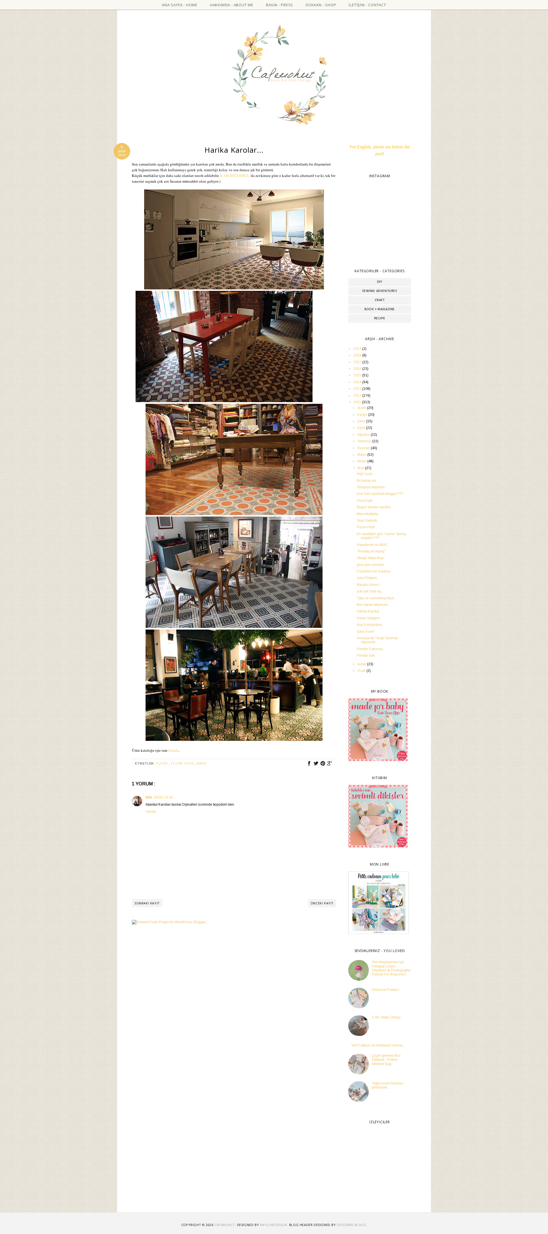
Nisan (362, 461)
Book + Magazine (379, 309)
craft (380, 300)
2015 (357, 375)
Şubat (362, 664)
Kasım (362, 415)
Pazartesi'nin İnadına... (374, 571)
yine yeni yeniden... (372, 565)
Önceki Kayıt (322, 903)
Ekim (361, 421)
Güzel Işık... (366, 501)
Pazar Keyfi (366, 527)
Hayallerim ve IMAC (372, 545)
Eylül (361, 428)
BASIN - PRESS (279, 4)
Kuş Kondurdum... (371, 625)
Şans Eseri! (365, 632)
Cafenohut (224, 1225)
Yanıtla (151, 812)
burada (173, 750)
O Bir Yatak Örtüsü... (387, 1017)
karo (201, 763)
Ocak (361, 671)
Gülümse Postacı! (385, 990)
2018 (357, 355)
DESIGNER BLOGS (351, 1225)
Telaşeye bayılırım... (372, 487)
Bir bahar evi (366, 481)
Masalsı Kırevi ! (368, 585)
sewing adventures (379, 291)
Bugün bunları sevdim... (375, 507)
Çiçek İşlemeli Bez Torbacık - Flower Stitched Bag (386, 1060)
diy (379, 282)
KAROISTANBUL (234, 175)
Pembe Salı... (367, 656)
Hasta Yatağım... (369, 618)
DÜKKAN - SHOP (321, 4)
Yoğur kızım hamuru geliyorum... (387, 1085)
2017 (357, 362)
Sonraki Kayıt (147, 903)
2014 (357, 382)
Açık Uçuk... (366, 474)
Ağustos (364, 435)
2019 (357, 349)
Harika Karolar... (369, 611)
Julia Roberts (367, 578)
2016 (357, 369)
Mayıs (362, 455)
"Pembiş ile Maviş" (371, 551)
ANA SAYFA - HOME (180, 4)
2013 (357, 389)
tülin (149, 797)
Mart (361, 468)
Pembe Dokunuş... (371, 649)
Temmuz (364, 441)
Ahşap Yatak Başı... (371, 558)
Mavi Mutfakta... (369, 514)
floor (162, 763)
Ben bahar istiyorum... (373, 605)
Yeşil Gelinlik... (368, 521)
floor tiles (183, 763)
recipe (379, 318)
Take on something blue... (376, 598)
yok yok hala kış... (370, 591)
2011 (357, 402)
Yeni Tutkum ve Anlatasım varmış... (378, 1045)
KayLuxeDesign (273, 1225)
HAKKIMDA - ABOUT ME (231, 4)
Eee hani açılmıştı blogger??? (380, 494)
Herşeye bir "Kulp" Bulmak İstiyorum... (377, 640)
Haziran (364, 448)
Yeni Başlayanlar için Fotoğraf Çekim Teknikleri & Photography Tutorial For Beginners (391, 968)
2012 (357, 396)
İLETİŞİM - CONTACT (367, 4)
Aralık (362, 408)
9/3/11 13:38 (163, 797)
